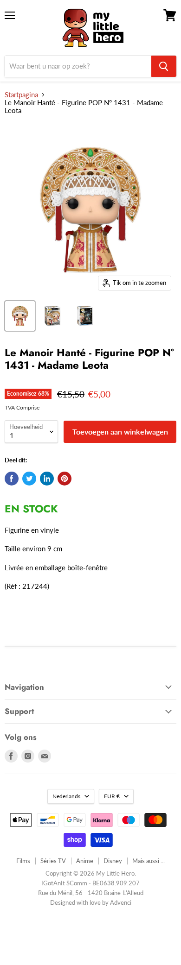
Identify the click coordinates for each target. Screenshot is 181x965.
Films (23, 860)
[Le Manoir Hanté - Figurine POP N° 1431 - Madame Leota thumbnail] (20, 316)
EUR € (112, 796)
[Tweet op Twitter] (29, 479)
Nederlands (66, 796)
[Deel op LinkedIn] (47, 479)
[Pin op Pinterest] (64, 479)
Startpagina (21, 95)
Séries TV (53, 860)
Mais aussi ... (148, 860)
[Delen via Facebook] (12, 479)
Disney (112, 860)
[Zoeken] (163, 66)
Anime (84, 860)
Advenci (120, 902)
